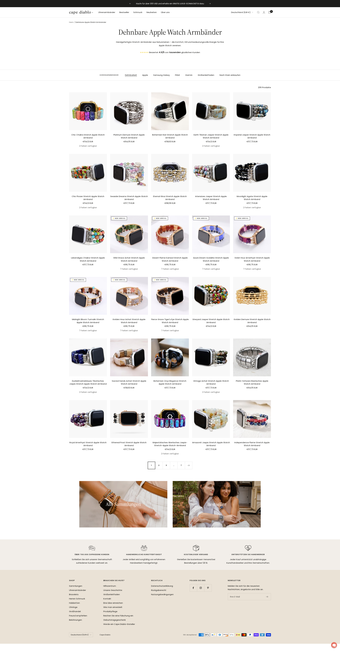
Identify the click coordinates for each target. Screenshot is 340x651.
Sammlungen (75, 586)
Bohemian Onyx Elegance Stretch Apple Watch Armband (170, 382)
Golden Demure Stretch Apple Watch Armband (252, 321)
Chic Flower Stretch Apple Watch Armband (88, 198)
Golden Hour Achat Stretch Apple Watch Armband (128, 321)
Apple (145, 75)
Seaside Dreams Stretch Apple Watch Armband (129, 198)
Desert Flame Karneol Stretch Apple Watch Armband (170, 259)
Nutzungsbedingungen (162, 594)
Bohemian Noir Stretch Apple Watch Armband (170, 136)
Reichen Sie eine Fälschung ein (118, 615)
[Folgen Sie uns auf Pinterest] (208, 588)
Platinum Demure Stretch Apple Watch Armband (129, 136)
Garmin (188, 75)
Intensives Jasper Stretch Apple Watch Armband (211, 198)
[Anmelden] (264, 12)
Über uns (165, 12)
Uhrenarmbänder (106, 12)
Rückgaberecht (158, 590)
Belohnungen (75, 619)
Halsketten (74, 603)
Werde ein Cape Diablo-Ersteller (119, 624)
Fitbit (177, 75)
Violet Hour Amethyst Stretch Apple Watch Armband (252, 259)
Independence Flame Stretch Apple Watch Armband (252, 444)
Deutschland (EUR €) (241, 12)
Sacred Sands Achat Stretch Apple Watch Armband (129, 382)
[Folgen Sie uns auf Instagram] (200, 588)
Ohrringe (73, 607)
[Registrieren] (267, 597)
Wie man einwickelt (112, 607)
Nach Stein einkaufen (230, 75)
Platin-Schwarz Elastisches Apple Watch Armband (252, 382)
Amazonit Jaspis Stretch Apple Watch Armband (211, 444)
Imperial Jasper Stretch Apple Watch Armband (252, 136)
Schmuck (137, 12)
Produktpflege (110, 611)
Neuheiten (151, 12)
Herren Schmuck (77, 598)
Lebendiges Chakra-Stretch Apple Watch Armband (88, 259)
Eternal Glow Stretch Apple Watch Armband (170, 198)
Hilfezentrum (109, 586)
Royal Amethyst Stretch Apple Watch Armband (88, 444)
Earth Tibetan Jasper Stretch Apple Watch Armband (211, 136)
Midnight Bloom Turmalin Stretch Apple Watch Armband (88, 321)
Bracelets (73, 594)
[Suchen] (258, 12)
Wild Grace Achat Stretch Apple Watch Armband (129, 259)
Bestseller (124, 12)
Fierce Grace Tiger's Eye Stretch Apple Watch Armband (170, 321)
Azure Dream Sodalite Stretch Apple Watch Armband (211, 259)
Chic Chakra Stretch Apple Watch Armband (88, 136)
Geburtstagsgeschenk (114, 619)
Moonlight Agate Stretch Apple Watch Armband (252, 198)
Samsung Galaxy (161, 75)
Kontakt (107, 598)
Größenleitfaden (206, 75)
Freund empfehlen (78, 615)
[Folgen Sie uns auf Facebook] (193, 588)
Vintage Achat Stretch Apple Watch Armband (211, 382)
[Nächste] (188, 465)
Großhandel (75, 611)
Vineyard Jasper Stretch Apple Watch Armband (211, 321)
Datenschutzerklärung (162, 586)
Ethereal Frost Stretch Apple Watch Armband (129, 444)
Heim (71, 22)
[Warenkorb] (269, 12)
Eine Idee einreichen (113, 603)
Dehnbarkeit (131, 75)
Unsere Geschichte (112, 590)
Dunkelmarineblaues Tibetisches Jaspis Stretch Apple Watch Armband (88, 382)
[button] (334, 645)
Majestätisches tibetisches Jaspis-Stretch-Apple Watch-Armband (170, 444)
